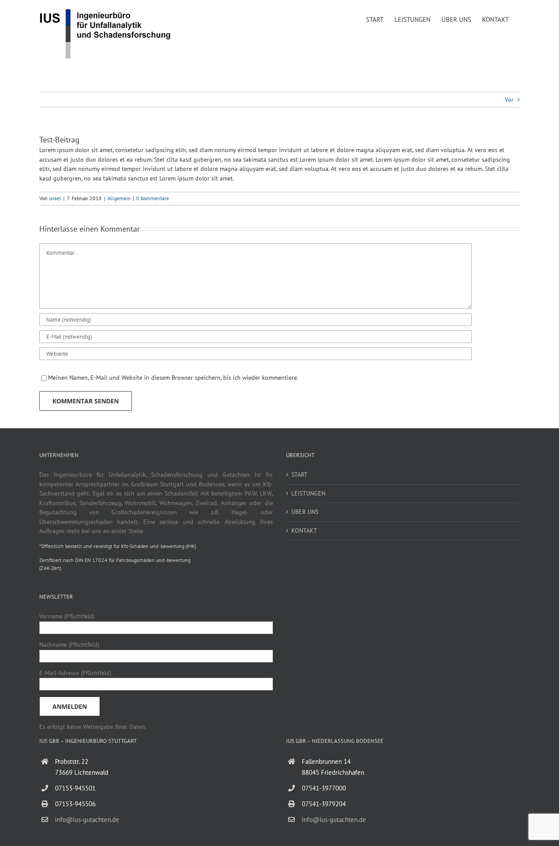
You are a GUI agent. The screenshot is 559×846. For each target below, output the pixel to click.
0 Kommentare (152, 198)
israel (55, 198)
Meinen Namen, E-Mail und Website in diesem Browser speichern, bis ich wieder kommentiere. (173, 377)
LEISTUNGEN (308, 493)
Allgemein (119, 198)
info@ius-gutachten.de (87, 819)
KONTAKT (304, 530)
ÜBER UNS (304, 512)
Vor (509, 100)
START (299, 474)
